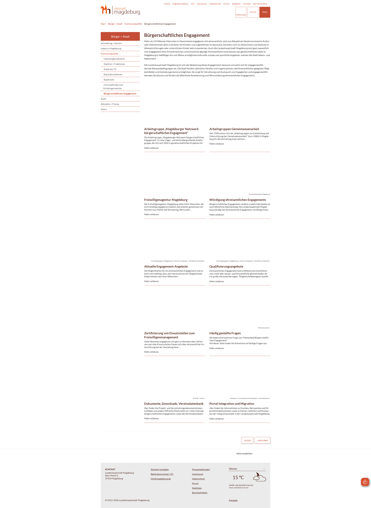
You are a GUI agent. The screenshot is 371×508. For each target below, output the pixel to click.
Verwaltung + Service (111, 43)
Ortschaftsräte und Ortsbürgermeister (113, 86)
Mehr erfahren (174, 95)
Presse (167, 3)
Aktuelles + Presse (110, 104)
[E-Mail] (263, 453)
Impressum (202, 3)
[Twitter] (256, 453)
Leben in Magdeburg (111, 48)
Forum (226, 3)
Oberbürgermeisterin (114, 58)
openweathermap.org (244, 485)
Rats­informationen (113, 74)
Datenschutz (215, 3)
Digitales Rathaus (180, 3)
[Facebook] (259, 453)
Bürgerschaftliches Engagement (160, 23)
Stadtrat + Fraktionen (114, 64)
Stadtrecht (109, 79)
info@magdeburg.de (161, 478)
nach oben (263, 440)
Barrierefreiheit (260, 3)
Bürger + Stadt (115, 23)
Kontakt (247, 3)
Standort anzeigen (160, 469)
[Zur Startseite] (120, 10)
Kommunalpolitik (133, 23)
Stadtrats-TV (110, 69)
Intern (104, 109)
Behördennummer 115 (162, 474)
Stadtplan (236, 3)
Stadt (103, 98)
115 (192, 3)
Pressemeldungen (201, 469)
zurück (247, 440)
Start (103, 23)
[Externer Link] (215, 12)
